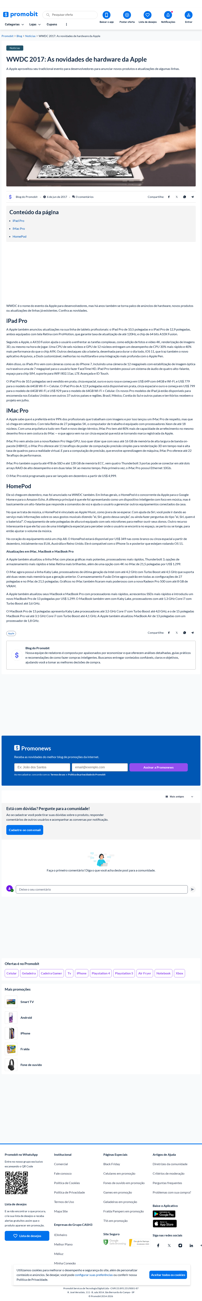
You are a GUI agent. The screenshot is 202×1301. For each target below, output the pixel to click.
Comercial (61, 1164)
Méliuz (58, 1254)
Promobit (7, 36)
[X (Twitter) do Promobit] (169, 1245)
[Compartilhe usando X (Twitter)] (177, 197)
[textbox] (101, 889)
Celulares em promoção (119, 1173)
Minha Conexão (65, 1263)
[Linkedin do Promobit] (191, 1245)
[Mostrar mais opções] (66, 24)
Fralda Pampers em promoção (123, 1211)
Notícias (30, 36)
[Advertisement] (101, 927)
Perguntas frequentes (167, 1183)
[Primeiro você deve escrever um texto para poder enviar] (192, 889)
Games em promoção (117, 1192)
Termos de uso (57, 774)
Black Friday (111, 1164)
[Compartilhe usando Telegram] (192, 197)
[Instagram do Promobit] (180, 1245)
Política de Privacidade (69, 1192)
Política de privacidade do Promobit (87, 774)
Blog (19, 36)
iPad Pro (18, 220)
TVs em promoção (115, 1220)
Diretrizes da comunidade (170, 1164)
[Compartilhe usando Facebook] (169, 197)
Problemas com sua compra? (172, 1192)
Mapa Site (61, 1211)
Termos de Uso (64, 1202)
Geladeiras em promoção (120, 1202)
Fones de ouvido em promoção (124, 1183)
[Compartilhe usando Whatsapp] (184, 197)
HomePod (19, 236)
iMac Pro (19, 228)
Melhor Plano (63, 1244)
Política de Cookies (67, 1183)
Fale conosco (63, 1173)
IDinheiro (60, 1235)
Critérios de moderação (168, 1173)
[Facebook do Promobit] (158, 1245)
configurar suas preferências (94, 1275)
